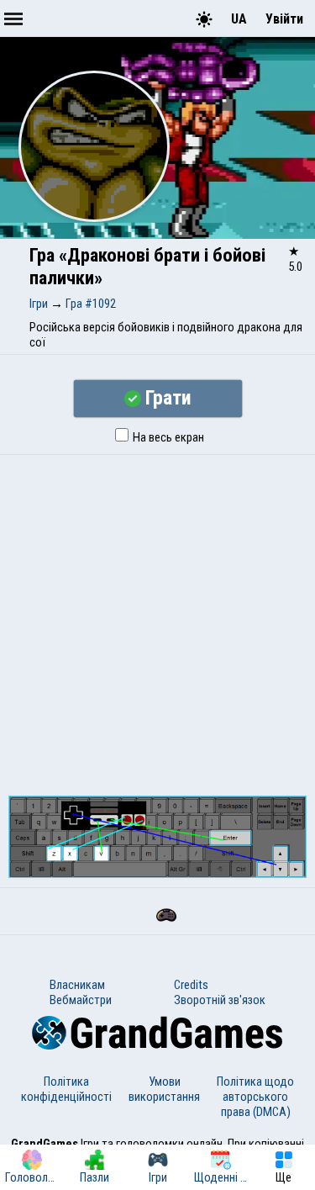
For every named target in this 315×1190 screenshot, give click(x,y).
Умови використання (164, 1089)
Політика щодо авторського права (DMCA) (255, 1096)
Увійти (284, 19)
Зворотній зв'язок (219, 1000)
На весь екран (167, 437)
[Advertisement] (157, 621)
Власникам (77, 984)
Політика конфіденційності (66, 1089)
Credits (191, 984)
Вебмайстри (81, 1000)
